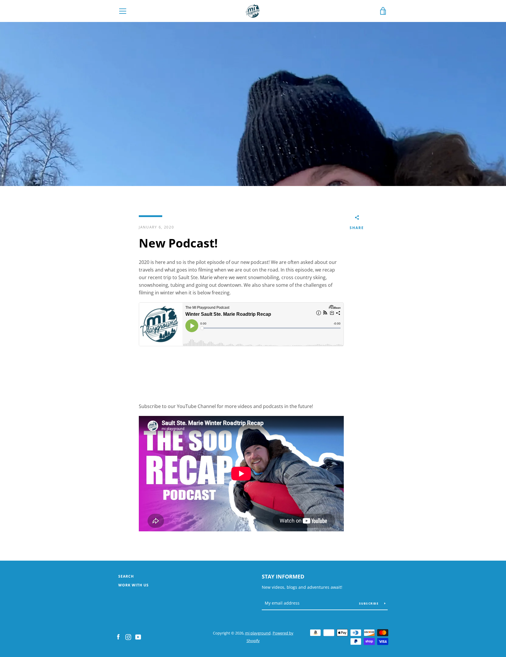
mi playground (258, 633)
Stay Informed (283, 576)
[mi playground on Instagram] (128, 636)
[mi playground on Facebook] (118, 636)
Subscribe (369, 603)
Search (126, 576)
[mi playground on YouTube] (138, 636)
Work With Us (133, 585)
